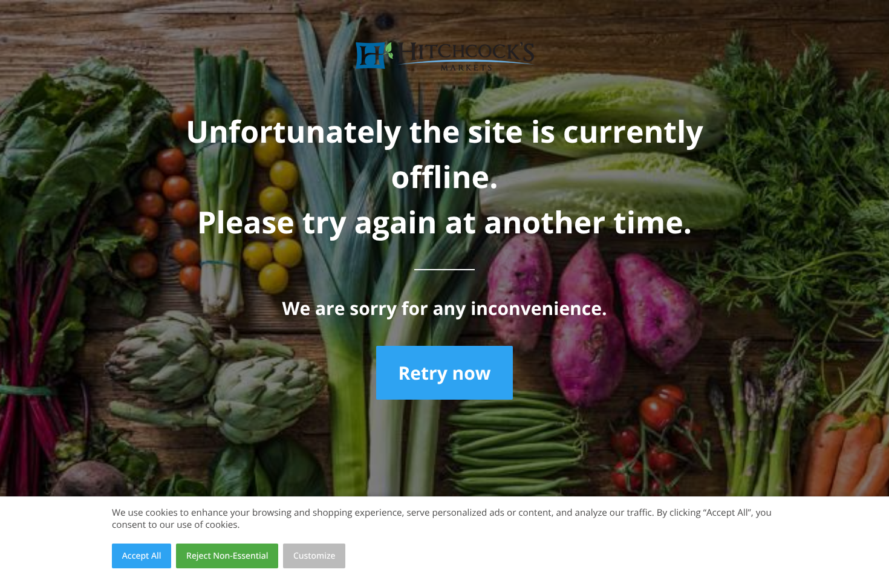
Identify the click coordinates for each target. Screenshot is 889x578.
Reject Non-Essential (227, 556)
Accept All (141, 556)
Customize (314, 556)
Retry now (444, 372)
